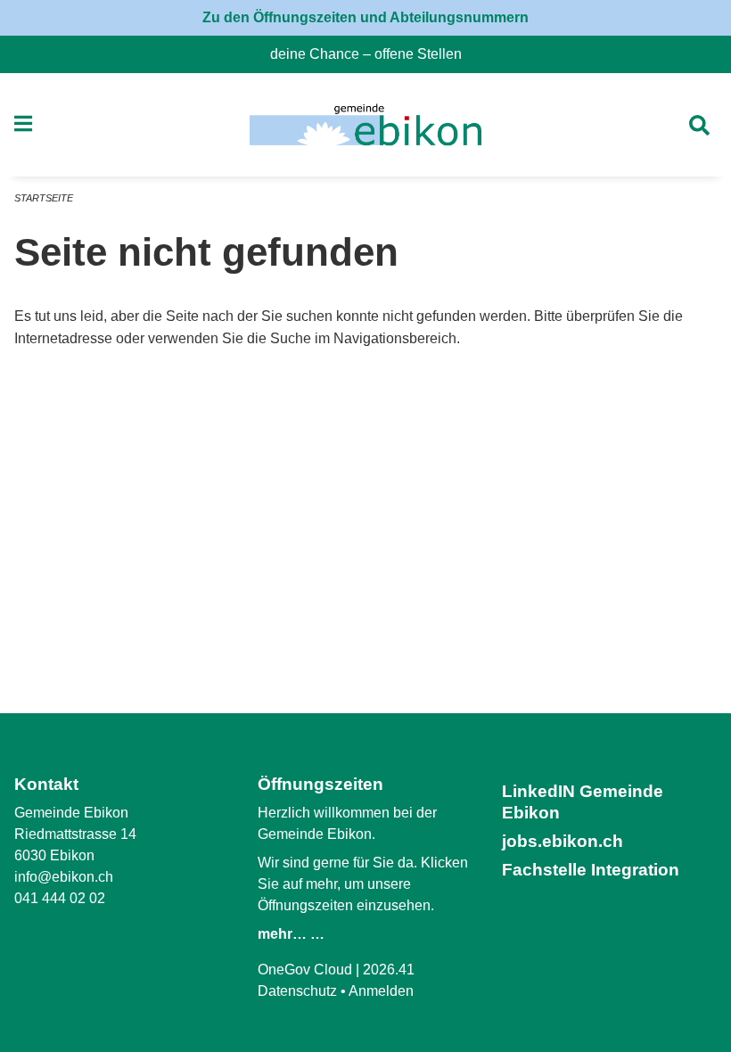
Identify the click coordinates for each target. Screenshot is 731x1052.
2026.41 (389, 969)
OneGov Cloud (305, 969)
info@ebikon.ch (63, 876)
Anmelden (381, 991)
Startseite (43, 198)
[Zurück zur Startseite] (365, 125)
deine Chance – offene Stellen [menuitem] (373, 54)
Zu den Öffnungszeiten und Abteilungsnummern (365, 17)
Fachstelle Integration (590, 869)
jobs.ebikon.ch (562, 841)
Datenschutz (297, 991)
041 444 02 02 (59, 898)
